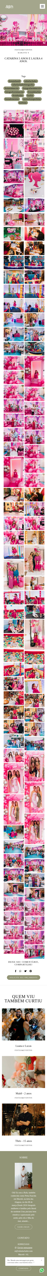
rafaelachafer (31, 81)
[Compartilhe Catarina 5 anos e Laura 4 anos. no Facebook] (16, 971)
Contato (23, 1268)
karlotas (23, 102)
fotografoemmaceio (14, 92)
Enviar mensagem (24, 1248)
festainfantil (14, 81)
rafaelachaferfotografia (23, 84)
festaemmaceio (12, 88)
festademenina (12, 99)
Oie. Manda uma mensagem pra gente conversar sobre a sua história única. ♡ (21, 1261)
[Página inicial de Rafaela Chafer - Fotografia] (9, 7)
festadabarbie (34, 92)
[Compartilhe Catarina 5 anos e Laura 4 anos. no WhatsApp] (20, 971)
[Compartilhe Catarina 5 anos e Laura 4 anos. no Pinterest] (31, 971)
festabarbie (18, 95)
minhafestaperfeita (31, 99)
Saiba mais (23, 1227)
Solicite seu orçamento (23, 977)
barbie (30, 95)
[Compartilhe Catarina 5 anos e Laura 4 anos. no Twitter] (25, 971)
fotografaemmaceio (32, 88)
